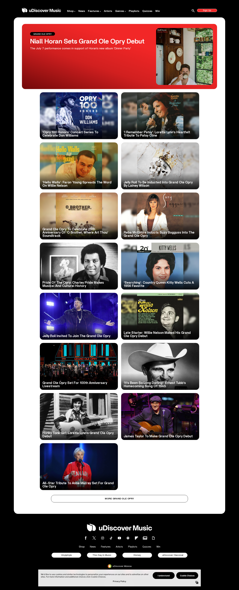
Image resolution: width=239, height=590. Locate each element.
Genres (119, 11)
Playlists (134, 11)
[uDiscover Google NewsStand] (145, 538)
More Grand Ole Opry (119, 499)
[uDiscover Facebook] (85, 538)
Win (157, 11)
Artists (108, 11)
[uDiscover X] (94, 538)
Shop (70, 11)
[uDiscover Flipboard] (136, 538)
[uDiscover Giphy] (153, 538)
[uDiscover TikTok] (111, 538)
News (81, 11)
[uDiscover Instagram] (102, 538)
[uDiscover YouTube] (119, 538)
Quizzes (147, 11)
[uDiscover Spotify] (128, 538)
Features (93, 11)
